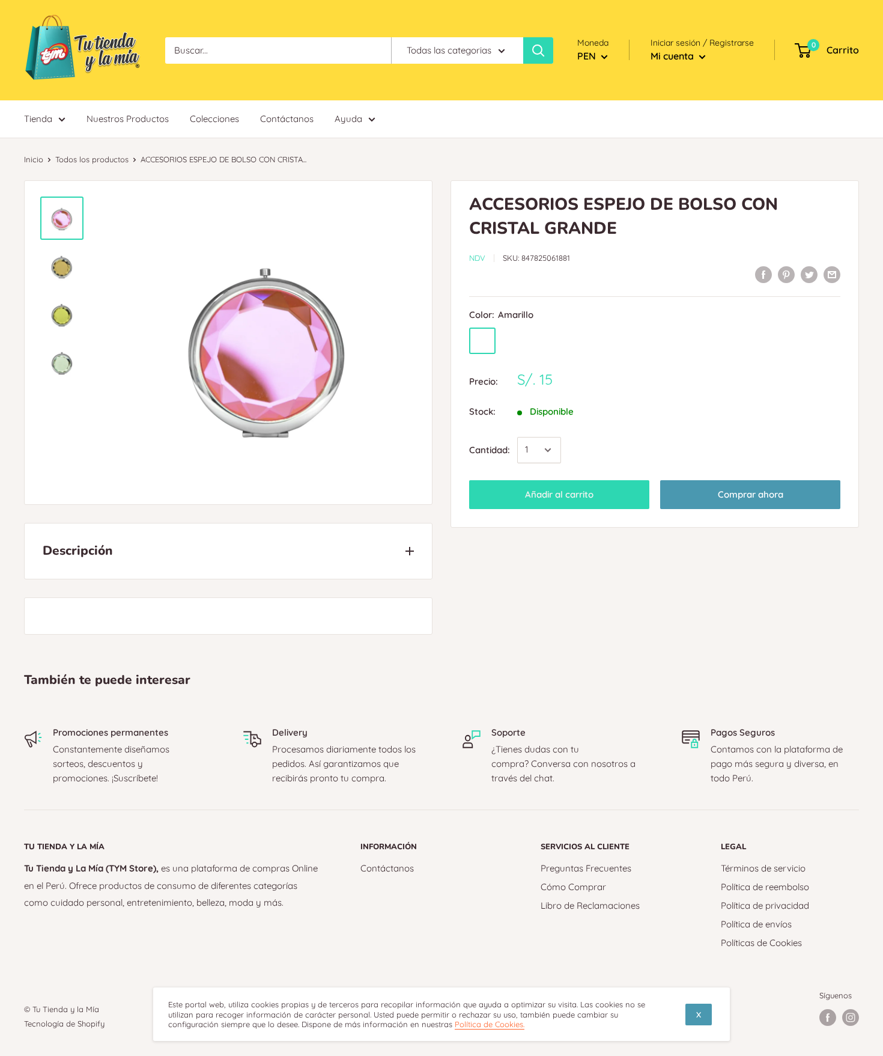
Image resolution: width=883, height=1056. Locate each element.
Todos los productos (92, 159)
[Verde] (545, 341)
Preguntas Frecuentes (586, 868)
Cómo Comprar (573, 887)
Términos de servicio (763, 868)
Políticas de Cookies (761, 942)
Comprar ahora (750, 494)
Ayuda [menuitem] (348, 118)
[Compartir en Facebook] (763, 274)
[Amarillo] (482, 341)
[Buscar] (538, 50)
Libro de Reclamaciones (590, 905)
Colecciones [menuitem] (214, 118)
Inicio (33, 159)
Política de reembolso (765, 887)
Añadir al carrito (559, 494)
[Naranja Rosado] (513, 341)
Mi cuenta (673, 56)
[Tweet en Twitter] (809, 274)
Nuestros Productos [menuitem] (127, 118)
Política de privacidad (765, 905)
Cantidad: (489, 450)
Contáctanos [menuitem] (287, 118)
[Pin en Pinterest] (786, 274)
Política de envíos (756, 924)
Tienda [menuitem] (38, 118)
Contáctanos (387, 868)
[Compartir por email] (832, 274)
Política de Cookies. (489, 1024)
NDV (477, 258)
